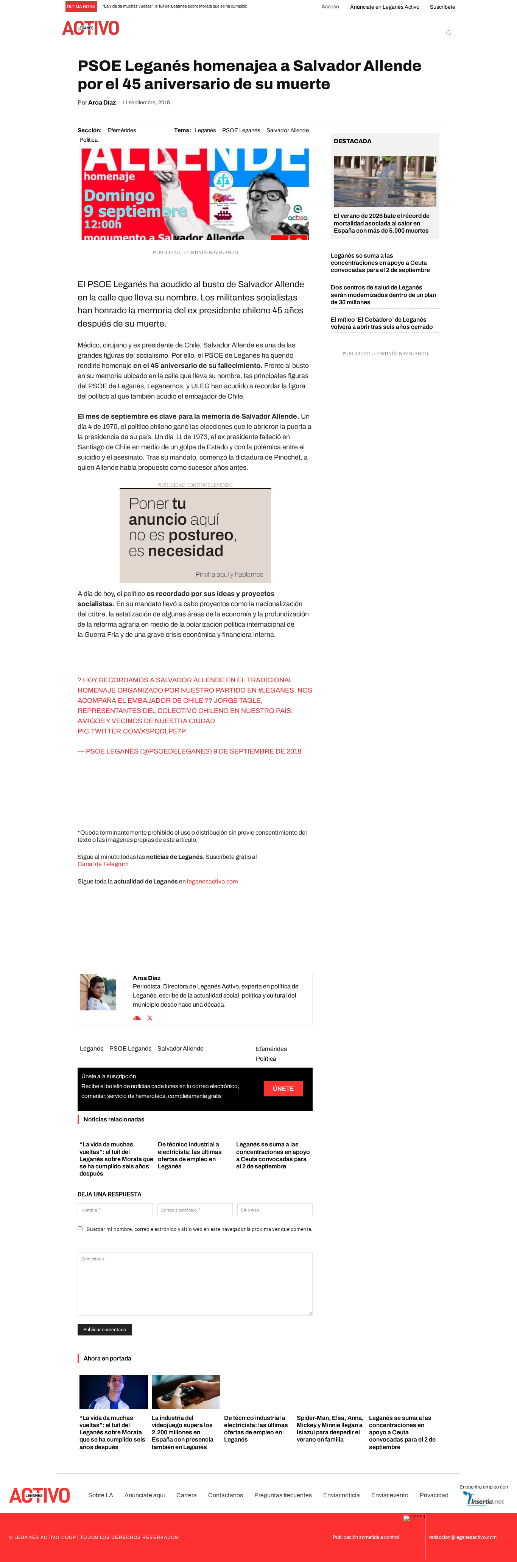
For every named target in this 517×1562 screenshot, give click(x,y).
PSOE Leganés (241, 130)
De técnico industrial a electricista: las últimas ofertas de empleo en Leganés (256, 1429)
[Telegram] (413, 102)
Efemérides (121, 130)
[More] (431, 102)
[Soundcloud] (137, 1017)
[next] (269, 6)
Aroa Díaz (102, 102)
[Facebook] (344, 102)
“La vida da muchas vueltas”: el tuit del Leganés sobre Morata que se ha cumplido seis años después (116, 1159)
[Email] (396, 102)
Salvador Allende (287, 130)
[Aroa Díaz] (106, 999)
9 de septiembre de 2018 (257, 751)
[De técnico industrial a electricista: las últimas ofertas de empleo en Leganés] (258, 1392)
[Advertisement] (195, 790)
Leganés (205, 130)
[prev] (257, 6)
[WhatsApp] (378, 102)
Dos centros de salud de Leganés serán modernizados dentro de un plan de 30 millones (383, 294)
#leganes (276, 690)
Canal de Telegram (103, 864)
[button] (448, 32)
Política (88, 140)
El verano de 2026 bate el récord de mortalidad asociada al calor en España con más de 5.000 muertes (382, 223)
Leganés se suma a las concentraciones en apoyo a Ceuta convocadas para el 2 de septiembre (380, 262)
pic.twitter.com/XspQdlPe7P (132, 731)
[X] (361, 102)
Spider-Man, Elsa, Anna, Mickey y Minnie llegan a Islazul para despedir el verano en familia (330, 1429)
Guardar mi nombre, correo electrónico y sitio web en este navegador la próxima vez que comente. (200, 1229)
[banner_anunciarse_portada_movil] (195, 535)
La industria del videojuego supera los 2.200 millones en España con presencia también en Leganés (182, 1432)
